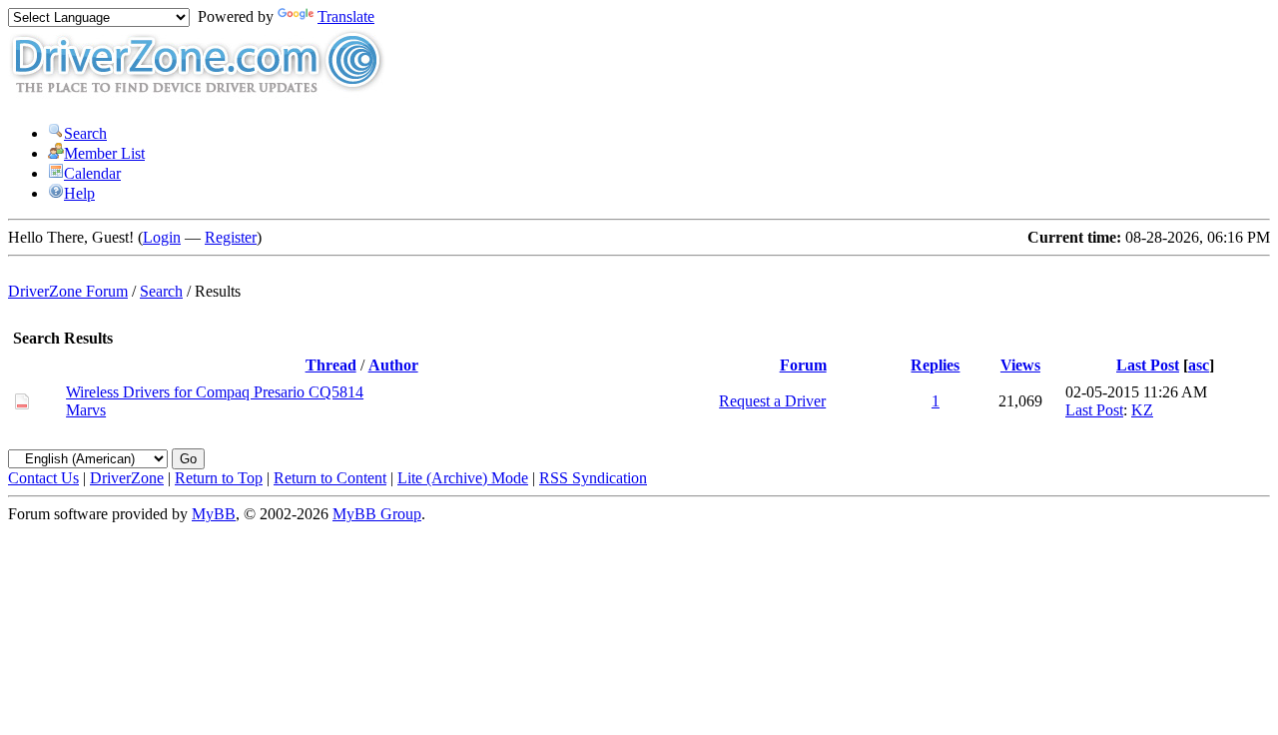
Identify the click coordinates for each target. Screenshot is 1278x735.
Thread (331, 365)
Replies (935, 365)
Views (1020, 365)
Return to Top (219, 477)
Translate (346, 16)
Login (162, 237)
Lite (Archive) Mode (462, 477)
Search (85, 133)
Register (231, 237)
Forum (803, 365)
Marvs (86, 409)
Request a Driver (772, 400)
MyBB (214, 513)
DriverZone (127, 477)
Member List (104, 153)
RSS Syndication (593, 477)
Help (79, 193)
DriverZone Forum (68, 291)
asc (1198, 365)
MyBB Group (376, 513)
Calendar (92, 173)
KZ (1142, 409)
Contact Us (43, 477)
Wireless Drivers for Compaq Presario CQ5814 (214, 391)
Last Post (1147, 365)
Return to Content (330, 477)
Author (393, 365)
